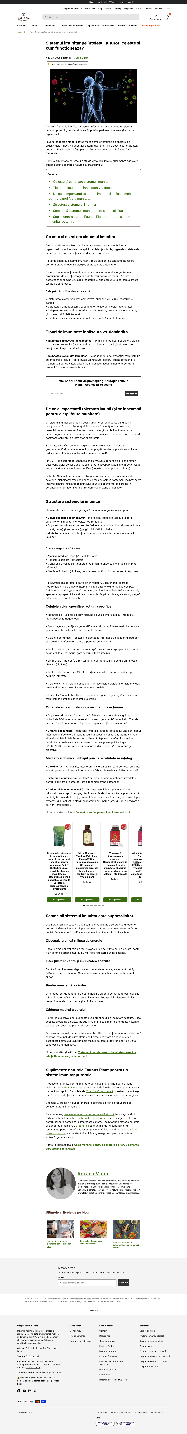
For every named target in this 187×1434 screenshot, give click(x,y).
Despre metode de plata (151, 1341)
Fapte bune (104, 1374)
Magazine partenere (109, 1351)
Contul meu (75, 1330)
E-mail (61, 1277)
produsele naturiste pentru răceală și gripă (89, 1114)
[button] (168, 17)
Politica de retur (101, 1412)
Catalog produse (107, 1341)
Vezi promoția (112, 2)
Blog (100, 8)
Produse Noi (108, 25)
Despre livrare (146, 1346)
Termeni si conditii (140, 1412)
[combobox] (90, 17)
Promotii (122, 25)
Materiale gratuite (107, 1369)
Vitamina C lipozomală (99, 1091)
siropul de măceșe (66, 1087)
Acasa (19, 32)
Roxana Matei (80, 57)
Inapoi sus (93, 1310)
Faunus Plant (27, 1412)
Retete (108, 8)
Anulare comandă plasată (152, 1336)
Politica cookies (157, 1412)
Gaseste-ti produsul (150, 25)
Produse (21, 25)
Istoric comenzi (77, 1336)
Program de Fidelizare (72, 8)
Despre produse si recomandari (155, 1356)
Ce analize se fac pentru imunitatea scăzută (102, 812)
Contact (148, 8)
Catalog (117, 8)
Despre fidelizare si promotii (153, 1361)
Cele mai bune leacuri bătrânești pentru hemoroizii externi (126, 1245)
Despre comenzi (147, 1330)
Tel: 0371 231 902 (162, 8)
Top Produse (93, 25)
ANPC (98, 1418)
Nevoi (34, 25)
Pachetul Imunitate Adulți (92, 1118)
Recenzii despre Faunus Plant (113, 1379)
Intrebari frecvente (108, 1356)
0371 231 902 (32, 1356)
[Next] (136, 863)
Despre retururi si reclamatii (153, 1351)
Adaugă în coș (59, 900)
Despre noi (90, 8)
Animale (133, 25)
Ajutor (138, 8)
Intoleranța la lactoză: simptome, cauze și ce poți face (59, 1244)
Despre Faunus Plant (149, 1366)
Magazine (128, 8)
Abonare (123, 1282)
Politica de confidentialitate (120, 1412)
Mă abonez (131, 393)
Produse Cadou (106, 1346)
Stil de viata (49, 25)
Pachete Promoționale (73, 25)
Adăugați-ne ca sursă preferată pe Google (69, 64)
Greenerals (83, 1125)
